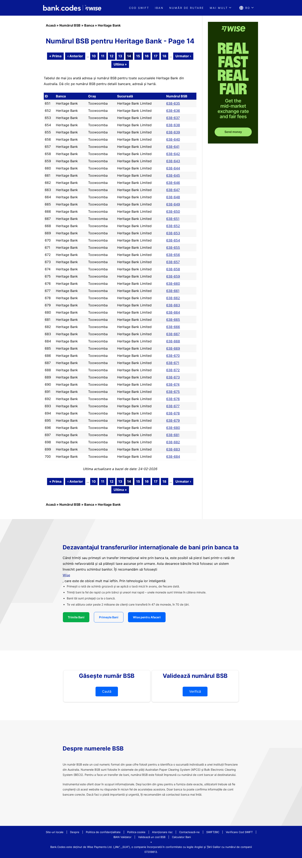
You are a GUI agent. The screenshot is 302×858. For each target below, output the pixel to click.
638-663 (173, 305)
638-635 (173, 103)
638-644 (173, 168)
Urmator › (183, 56)
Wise (66, 575)
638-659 (173, 276)
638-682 (173, 442)
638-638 (173, 125)
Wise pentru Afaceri (147, 617)
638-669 (173, 348)
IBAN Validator (122, 837)
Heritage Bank (109, 25)
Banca (89, 25)
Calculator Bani (181, 837)
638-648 (173, 197)
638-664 (173, 312)
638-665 (173, 320)
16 (147, 56)
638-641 (172, 147)
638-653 (173, 233)
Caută (106, 691)
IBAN (159, 7)
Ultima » (120, 64)
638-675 (173, 392)
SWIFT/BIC (212, 832)
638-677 (173, 406)
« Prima (55, 56)
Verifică (195, 691)
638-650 (173, 211)
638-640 (173, 139)
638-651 (172, 219)
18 (164, 56)
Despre (74, 832)
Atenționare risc (162, 832)
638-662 (173, 298)
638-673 (173, 377)
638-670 (173, 356)
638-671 (172, 363)
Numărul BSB (70, 25)
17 (156, 56)
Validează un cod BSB (151, 837)
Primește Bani (108, 617)
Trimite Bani (76, 617)
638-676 (173, 399)
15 (138, 56)
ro (247, 7)
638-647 (173, 190)
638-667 (173, 334)
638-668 (173, 341)
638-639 (173, 132)
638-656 (173, 255)
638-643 (173, 161)
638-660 (173, 283)
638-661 (172, 291)
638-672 (173, 370)
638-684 (173, 456)
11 (102, 56)
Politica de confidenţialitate (103, 832)
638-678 (173, 413)
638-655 (173, 247)
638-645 (173, 175)
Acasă (51, 25)
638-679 (173, 420)
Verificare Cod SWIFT (239, 832)
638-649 (173, 204)
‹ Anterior (75, 56)
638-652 (173, 226)
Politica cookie (136, 832)
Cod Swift (139, 7)
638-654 (173, 240)
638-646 (173, 183)
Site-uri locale (54, 832)
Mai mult (219, 7)
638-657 (173, 262)
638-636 (173, 111)
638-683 (173, 449)
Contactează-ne (189, 832)
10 (94, 56)
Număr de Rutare (186, 7)
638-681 (172, 435)
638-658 (173, 269)
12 (111, 56)
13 (120, 56)
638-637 (173, 118)
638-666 (173, 327)
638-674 (173, 384)
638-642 (173, 154)
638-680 (173, 428)
